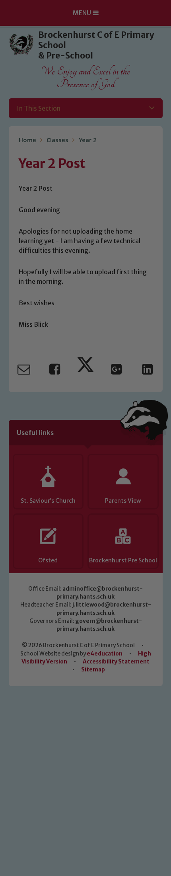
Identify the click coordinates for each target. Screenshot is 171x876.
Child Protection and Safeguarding (85, 551)
